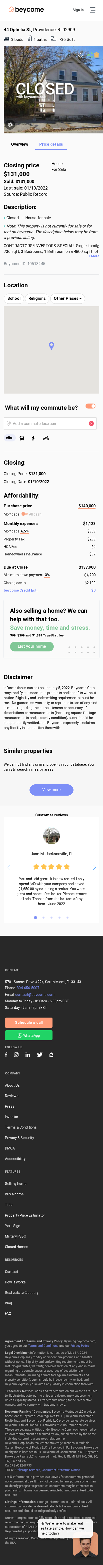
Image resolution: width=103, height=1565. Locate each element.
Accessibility (15, 1159)
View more (51, 789)
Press (9, 1106)
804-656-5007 (28, 988)
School (13, 298)
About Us (12, 1085)
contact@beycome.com (34, 995)
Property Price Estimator (25, 1215)
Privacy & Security (19, 1138)
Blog (8, 1303)
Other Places (67, 298)
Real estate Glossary (21, 1293)
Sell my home (15, 1184)
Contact (11, 1272)
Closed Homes (16, 1247)
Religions (37, 298)
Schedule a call (29, 1022)
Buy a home (14, 1194)
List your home (32, 646)
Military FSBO (15, 1236)
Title (8, 1205)
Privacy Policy (79, 1346)
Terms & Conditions (21, 1127)
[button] (52, 346)
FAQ (8, 1314)
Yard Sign (12, 1226)
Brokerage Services (27, 1470)
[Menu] (93, 10)
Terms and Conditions (43, 1346)
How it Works (15, 1282)
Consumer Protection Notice (61, 1470)
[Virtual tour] (10, 125)
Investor (11, 1117)
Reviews (11, 1096)
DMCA (10, 1148)
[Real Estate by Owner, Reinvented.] (26, 12)
